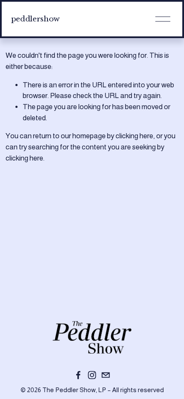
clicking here (134, 136)
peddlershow (35, 19)
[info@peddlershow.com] (105, 375)
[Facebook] (78, 375)
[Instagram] (92, 375)
